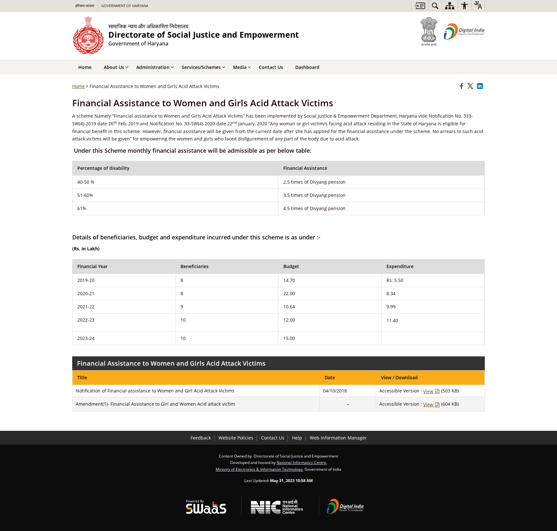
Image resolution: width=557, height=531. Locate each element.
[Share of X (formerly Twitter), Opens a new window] (471, 86)
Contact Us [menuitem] (271, 67)
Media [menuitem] (240, 67)
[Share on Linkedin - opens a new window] (481, 86)
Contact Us (272, 438)
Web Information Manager (338, 438)
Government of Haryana (124, 5)
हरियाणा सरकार (84, 5)
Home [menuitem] (85, 67)
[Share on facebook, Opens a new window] (462, 86)
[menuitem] (435, 5)
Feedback (201, 438)
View (429, 391)
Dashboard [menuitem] (307, 67)
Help (297, 438)
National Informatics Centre (301, 462)
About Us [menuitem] (114, 67)
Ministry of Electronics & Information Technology (259, 469)
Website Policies (236, 438)
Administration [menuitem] (153, 67)
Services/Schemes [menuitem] (201, 67)
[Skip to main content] (419, 5)
